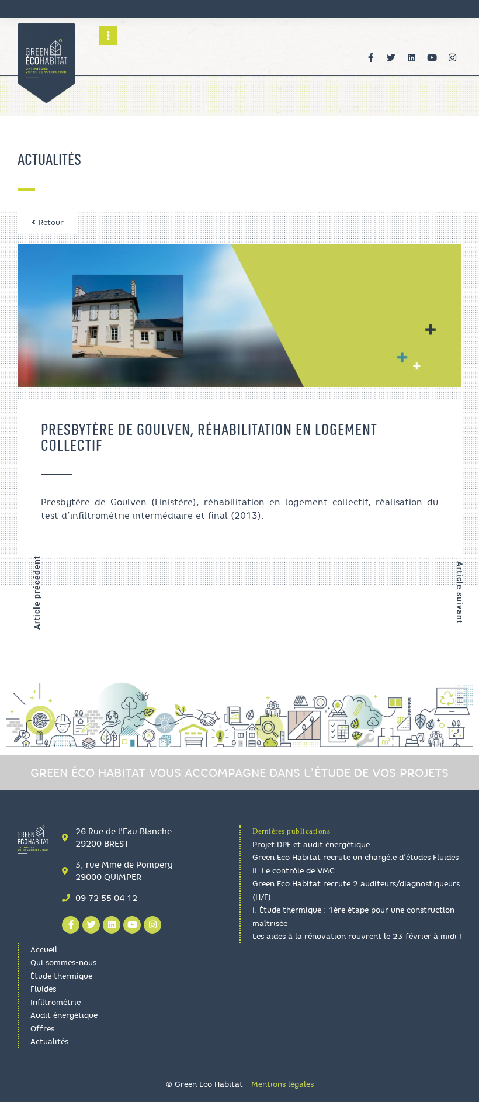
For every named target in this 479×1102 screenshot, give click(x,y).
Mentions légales (282, 1084)
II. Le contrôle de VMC (293, 870)
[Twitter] (391, 58)
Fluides (43, 988)
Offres (42, 1028)
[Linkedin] (412, 58)
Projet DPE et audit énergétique (311, 844)
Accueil (43, 949)
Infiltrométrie (55, 1002)
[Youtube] (432, 58)
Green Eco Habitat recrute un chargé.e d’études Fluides (355, 857)
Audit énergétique (64, 1015)
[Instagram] (452, 58)
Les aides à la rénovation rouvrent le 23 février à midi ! (356, 936)
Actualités (49, 1041)
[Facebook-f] (371, 58)
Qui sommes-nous (63, 962)
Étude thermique (61, 975)
